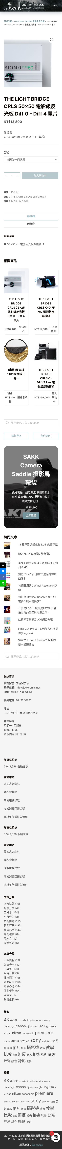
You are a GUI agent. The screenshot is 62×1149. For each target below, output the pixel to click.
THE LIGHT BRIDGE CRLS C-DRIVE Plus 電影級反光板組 (46, 378)
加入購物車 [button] (53, 329)
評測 (7, 1061)
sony (35, 1040)
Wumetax (37, 1144)
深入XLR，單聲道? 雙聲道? (34, 553)
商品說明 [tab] (31, 216)
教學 (50, 1047)
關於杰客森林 (12, 783)
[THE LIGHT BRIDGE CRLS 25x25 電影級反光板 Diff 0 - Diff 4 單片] (16, 280)
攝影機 (33, 1047)
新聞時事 (9, 925)
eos (36, 1026)
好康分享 (9, 908)
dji (28, 1026)
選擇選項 (23, 329)
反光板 (14, 201)
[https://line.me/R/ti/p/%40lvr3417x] (3, 583)
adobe (34, 1020)
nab (9, 1033)
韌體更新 (9, 943)
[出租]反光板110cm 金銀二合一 (16, 374)
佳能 (53, 1041)
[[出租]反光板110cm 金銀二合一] (16, 351)
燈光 (29, 1054)
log (46, 1026)
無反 (22, 1054)
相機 (36, 1054)
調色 (14, 1061)
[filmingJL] (3, 571)
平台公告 (9, 917)
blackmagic (9, 1026)
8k (16, 1020)
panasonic (28, 1033)
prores (7, 1041)
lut (5, 1033)
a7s (20, 1021)
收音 (42, 1048)
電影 (28, 1061)
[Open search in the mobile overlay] (31, 422)
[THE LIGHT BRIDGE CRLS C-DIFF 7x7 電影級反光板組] (46, 280)
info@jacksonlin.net (28, 687)
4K (6, 1019)
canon (21, 1026)
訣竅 (51, 1054)
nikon (16, 1033)
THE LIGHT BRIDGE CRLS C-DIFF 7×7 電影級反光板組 (46, 308)
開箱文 (8, 938)
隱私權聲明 (10, 792)
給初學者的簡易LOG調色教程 (35, 619)
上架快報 (9, 903)
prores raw (17, 1040)
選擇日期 (22, 397)
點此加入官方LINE (22, 692)
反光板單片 (24, 201)
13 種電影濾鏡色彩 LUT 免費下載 (38, 544)
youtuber (46, 1041)
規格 (44, 1054)
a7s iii (25, 1020)
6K (12, 1020)
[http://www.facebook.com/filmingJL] (3, 577)
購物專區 (16, 435)
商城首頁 (8, 21)
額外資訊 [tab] (31, 223)
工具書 (8, 912)
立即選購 (31, 515)
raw (27, 1041)
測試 (15, 1055)
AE (40, 1020)
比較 (8, 1054)
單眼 (9, 1048)
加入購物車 (40, 175)
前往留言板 (22, 683)
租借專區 (46, 435)
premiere (44, 1032)
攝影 (23, 1048)
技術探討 (9, 921)
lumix (52, 1026)
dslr (32, 1026)
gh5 (41, 1026)
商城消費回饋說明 (14, 808)
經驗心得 (9, 930)
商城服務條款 (12, 800)
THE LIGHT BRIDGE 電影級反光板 (29, 21)
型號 (6, 152)
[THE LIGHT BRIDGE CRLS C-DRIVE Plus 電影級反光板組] (46, 351)
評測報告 (9, 934)
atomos (46, 1020)
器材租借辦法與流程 (16, 817)
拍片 (16, 1048)
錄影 (22, 1061)
